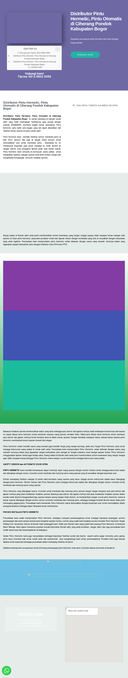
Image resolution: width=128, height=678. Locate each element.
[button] (64, 411)
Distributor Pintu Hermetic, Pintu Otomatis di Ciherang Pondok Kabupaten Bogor (34, 57)
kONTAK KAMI (36, 67)
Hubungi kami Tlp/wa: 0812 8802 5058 (34, 53)
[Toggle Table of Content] (56, 49)
